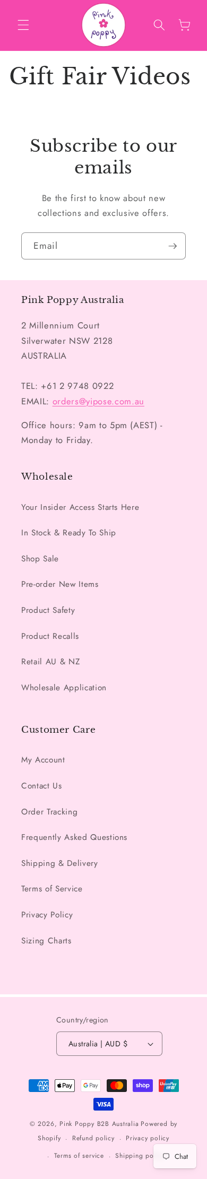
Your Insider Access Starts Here (80, 507)
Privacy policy (147, 1138)
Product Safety (48, 610)
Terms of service (79, 1155)
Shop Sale (40, 559)
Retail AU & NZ (50, 661)
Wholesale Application (64, 687)
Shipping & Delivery (59, 863)
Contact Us (41, 786)
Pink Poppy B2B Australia (99, 1124)
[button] (23, 25)
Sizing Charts (46, 941)
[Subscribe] (172, 246)
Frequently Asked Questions (74, 837)
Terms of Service (52, 889)
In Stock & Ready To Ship (68, 533)
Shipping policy (140, 1155)
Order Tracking (49, 812)
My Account (43, 760)
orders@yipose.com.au (98, 401)
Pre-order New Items (60, 584)
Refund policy (93, 1138)
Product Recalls (50, 636)
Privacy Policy (47, 915)
